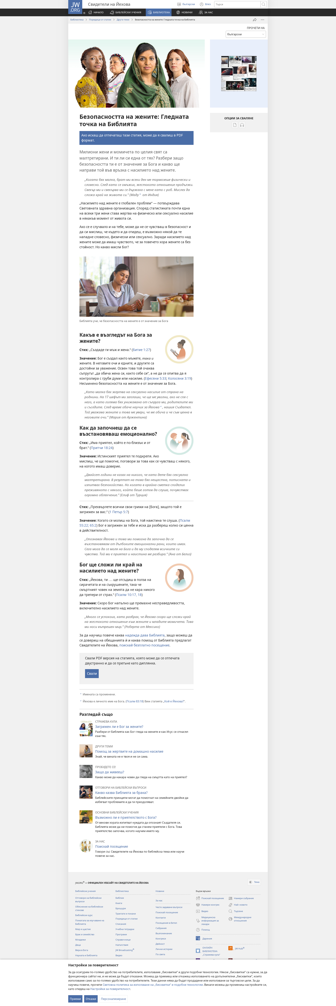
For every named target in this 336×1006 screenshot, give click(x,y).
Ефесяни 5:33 (155, 378)
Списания (120, 923)
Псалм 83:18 (135, 701)
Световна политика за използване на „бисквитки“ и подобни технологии (153, 985)
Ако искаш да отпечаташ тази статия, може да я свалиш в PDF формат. (132, 138)
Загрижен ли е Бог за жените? (119, 726)
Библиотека (76, 19)
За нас (159, 900)
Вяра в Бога (81, 950)
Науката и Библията (86, 955)
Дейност (160, 943)
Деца (78, 944)
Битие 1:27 (141, 349)
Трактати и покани (125, 913)
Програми (121, 934)
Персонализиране (113, 999)
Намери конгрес (207, 905)
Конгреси (161, 938)
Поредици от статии (100, 19)
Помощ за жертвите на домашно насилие (129, 751)
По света (160, 954)
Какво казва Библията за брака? (121, 792)
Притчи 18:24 (102, 447)
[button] (125, 12)
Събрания (161, 928)
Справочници (123, 939)
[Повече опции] (262, 19)
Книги (118, 903)
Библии (119, 897)
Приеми (75, 999)
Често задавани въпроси (169, 907)
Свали (92, 673)
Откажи (91, 999)
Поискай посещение (111, 846)
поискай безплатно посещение (144, 645)
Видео (118, 955)
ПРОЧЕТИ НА (256, 28)
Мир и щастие (83, 929)
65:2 (92, 525)
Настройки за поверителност (110, 989)
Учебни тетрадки (124, 929)
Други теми (123, 19)
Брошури (120, 908)
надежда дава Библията (145, 635)
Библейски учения (85, 891)
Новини (160, 891)
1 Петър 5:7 (119, 511)
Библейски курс (84, 915)
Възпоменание (164, 933)
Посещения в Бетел (166, 922)
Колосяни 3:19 (179, 378)
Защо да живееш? (109, 772)
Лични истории (164, 949)
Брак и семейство (84, 934)
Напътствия (121, 944)
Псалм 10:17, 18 (129, 594)
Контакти (161, 917)
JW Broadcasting (124, 950)
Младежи (80, 939)
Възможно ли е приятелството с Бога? (125, 817)
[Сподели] (255, 19)
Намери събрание (241, 898)
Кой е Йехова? (174, 701)
